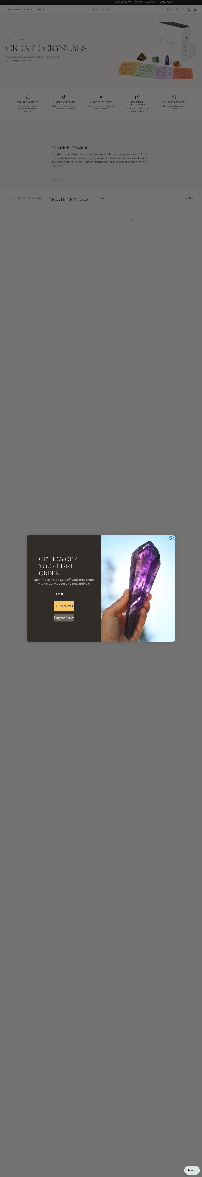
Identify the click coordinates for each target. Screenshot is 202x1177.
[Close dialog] (171, 538)
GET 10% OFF (64, 606)
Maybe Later (64, 617)
